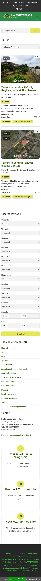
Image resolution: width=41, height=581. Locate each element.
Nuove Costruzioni (8, 348)
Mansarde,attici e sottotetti (11, 382)
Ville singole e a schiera (11, 377)
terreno (4, 356)
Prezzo (4, 322)
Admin (7, 554)
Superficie (5, 312)
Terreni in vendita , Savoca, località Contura (17, 164)
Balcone (4, 303)
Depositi (4, 390)
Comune (4, 238)
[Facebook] (8, 2)
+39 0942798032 (21, 6)
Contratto (5, 220)
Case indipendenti (8, 373)
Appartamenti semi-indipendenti (14, 369)
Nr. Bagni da (6, 275)
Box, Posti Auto (7, 386)
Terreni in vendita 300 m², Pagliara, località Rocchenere (18, 89)
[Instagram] (4, 2)
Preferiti (21, 9)
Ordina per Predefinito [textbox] (11, 47)
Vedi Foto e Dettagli (21, 121)
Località (4, 247)
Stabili (3, 352)
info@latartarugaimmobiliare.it (27, 2)
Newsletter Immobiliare (20, 521)
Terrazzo (4, 293)
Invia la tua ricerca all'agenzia (21, 455)
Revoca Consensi (24, 556)
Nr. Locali (5, 256)
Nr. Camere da (7, 266)
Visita (7, 121)
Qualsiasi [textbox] (6, 242)
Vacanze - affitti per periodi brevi (14, 407)
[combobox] (20, 46)
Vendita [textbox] (5, 224)
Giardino (4, 284)
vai (36, 31)
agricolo (4, 361)
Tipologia (5, 229)
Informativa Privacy (18, 554)
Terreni (4, 402)
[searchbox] (21, 233)
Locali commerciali (9, 394)
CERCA (21, 334)
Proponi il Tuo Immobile (20, 489)
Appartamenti (6, 365)
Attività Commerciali (9, 398)
